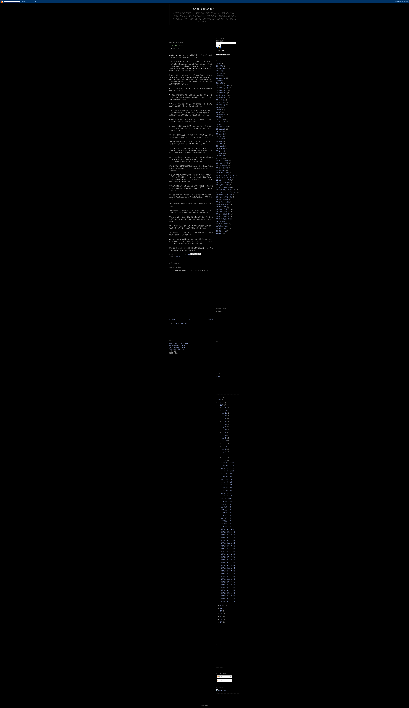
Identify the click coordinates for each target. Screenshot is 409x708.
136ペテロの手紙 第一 (223, 209)
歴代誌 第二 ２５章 (228, 562)
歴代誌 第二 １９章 (228, 579)
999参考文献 (220, 233)
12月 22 (224, 413)
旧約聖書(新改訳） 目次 (177, 345)
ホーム (191, 319)
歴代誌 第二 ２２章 (228, 571)
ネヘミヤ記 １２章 (227, 465)
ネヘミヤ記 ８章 (226, 476)
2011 (220, 400)
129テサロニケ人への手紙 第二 (226, 192)
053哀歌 (218, 124)
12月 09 (224, 438)
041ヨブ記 (219, 107)
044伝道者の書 (220, 114)
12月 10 (224, 435)
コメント (222, 680)
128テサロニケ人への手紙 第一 (226, 190)
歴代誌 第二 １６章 (228, 587)
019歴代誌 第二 (221, 97)
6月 (221, 619)
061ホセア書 (220, 131)
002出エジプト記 (221, 68)
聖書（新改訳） (204, 9)
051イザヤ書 (220, 119)
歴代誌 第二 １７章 (228, 584)
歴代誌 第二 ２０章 (228, 576)
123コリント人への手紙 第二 (225, 177)
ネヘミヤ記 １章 (226, 496)
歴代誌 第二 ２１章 (228, 573)
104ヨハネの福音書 (222, 168)
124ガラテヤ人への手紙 (223, 180)
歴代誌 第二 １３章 (228, 596)
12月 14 (224, 427)
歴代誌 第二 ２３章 (228, 568)
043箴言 (218, 112)
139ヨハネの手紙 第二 (223, 216)
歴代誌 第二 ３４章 (228, 537)
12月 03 (224, 454)
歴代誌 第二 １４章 (228, 593)
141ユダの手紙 (220, 221)
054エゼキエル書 (221, 126)
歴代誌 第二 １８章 (228, 582)
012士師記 (219, 80)
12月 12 (224, 430)
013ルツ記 (219, 83)
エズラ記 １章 (226, 526)
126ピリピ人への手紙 (223, 185)
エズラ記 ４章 (226, 518)
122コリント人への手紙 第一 (225, 175)
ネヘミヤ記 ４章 (226, 487)
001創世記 (219, 66)
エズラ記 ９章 (226, 504)
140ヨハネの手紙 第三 (223, 219)
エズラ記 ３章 (226, 521)
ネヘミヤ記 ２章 (226, 493)
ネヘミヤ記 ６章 (226, 482)
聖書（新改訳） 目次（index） (179, 343)
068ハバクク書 (220, 148)
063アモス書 (220, 136)
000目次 (218, 63)
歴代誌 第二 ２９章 (228, 551)
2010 (220, 403)
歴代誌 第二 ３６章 (228, 532)
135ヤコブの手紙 (221, 207)
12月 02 (224, 457)
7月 (221, 616)
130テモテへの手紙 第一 (224, 194)
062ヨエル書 (220, 134)
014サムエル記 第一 (223, 85)
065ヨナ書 (219, 141)
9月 (221, 611)
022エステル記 (220, 105)
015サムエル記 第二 (223, 88)
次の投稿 (172, 319)
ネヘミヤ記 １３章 (227, 462)
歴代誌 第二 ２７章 (228, 557)
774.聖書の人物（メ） (223, 228)
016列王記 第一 (221, 90)
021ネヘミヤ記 (220, 102)
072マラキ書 (220, 158)
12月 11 (224, 432)
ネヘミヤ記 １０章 (227, 471)
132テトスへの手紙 (222, 199)
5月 (221, 622)
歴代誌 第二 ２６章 (228, 560)
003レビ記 (219, 71)
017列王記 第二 (221, 93)
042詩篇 (218, 109)
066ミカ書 (219, 144)
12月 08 (224, 441)
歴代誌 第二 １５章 (228, 590)
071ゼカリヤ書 (220, 156)
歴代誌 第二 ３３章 (228, 540)
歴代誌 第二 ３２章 (228, 543)
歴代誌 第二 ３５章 (228, 535)
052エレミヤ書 (220, 122)
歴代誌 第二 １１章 (228, 601)
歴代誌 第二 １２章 (228, 598)
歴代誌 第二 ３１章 (228, 546)
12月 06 (224, 446)
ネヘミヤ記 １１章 (227, 468)
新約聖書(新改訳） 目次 (177, 347)
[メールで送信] (191, 254)
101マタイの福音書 (222, 160)
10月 (221, 608)
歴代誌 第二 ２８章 (228, 554)
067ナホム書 (220, 146)
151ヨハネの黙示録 (222, 223)
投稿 (220, 677)
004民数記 (219, 73)
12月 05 (224, 449)
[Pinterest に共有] (200, 254)
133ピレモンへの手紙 (223, 202)
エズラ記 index (226, 499)
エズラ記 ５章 (226, 515)
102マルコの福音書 (222, 163)
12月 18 (224, 418)
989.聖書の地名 (221, 231)
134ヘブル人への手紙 (223, 204)
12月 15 (224, 424)
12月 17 (224, 421)
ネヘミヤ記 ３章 (226, 490)
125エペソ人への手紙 (223, 182)
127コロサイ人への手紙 (223, 187)
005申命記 (219, 76)
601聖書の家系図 (221, 226)
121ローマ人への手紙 (223, 173)
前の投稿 (210, 319)
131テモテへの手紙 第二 (224, 197)
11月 (221, 605)
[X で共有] (195, 254)
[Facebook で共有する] (198, 254)
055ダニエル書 (220, 129)
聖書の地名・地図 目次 (177, 349)
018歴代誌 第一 (221, 95)
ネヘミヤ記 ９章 (226, 474)
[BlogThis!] (193, 254)
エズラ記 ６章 (226, 512)
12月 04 (224, 452)
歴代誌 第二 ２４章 (228, 565)
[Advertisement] (208, 31)
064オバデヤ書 (220, 139)
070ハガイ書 (220, 153)
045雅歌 (218, 117)
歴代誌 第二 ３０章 (228, 548)
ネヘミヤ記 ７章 (226, 479)
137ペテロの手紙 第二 (223, 211)
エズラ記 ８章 (226, 507)
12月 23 (224, 410)
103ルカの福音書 (221, 165)
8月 (221, 614)
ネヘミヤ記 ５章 (226, 485)
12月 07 (224, 443)
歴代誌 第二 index (227, 529)
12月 (221, 405)
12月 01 (224, 460)
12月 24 (224, 407)
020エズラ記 (177, 256)
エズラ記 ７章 (226, 510)
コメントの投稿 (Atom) (180, 323)
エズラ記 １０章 (226, 501)
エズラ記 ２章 (226, 523)
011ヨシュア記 (220, 78)
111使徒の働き (220, 170)
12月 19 (224, 416)
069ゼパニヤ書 (220, 151)
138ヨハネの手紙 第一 (223, 214)
